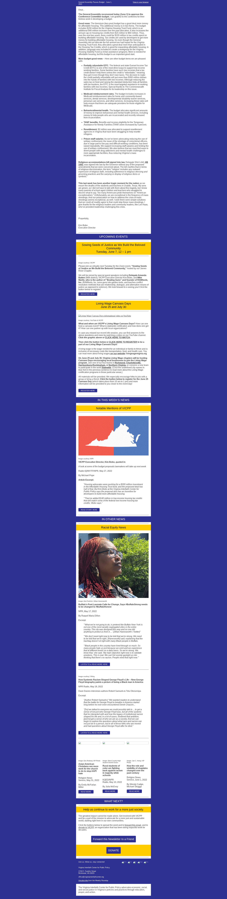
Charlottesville (133, 363)
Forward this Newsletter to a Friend (113, 839)
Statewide (106, 367)
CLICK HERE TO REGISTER (123, 342)
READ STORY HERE (89, 510)
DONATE (113, 850)
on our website (117, 353)
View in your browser (141, 2)
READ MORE (86, 792)
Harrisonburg (91, 365)
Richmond (120, 363)
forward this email (133, 825)
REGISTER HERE (88, 294)
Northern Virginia (117, 365)
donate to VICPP (86, 827)
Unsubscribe (83, 881)
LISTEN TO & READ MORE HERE (94, 664)
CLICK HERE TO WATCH (117, 337)
